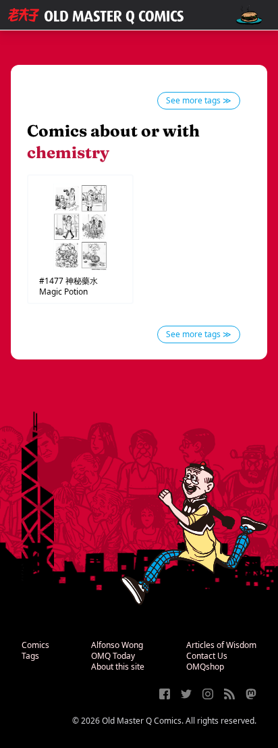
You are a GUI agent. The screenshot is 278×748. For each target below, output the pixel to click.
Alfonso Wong (117, 645)
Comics (35, 645)
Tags (30, 656)
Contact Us (206, 656)
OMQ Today (113, 656)
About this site (117, 666)
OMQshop (205, 666)
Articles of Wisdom (221, 645)
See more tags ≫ (198, 100)
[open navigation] (248, 15)
